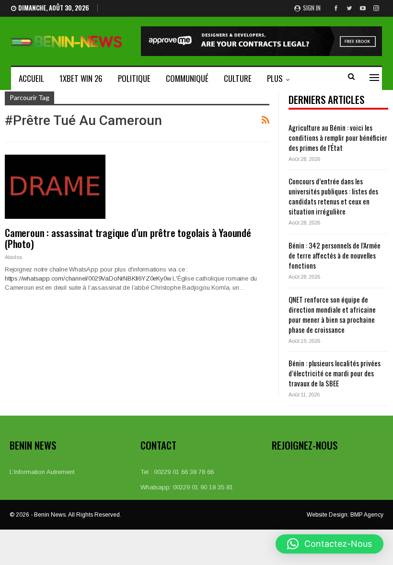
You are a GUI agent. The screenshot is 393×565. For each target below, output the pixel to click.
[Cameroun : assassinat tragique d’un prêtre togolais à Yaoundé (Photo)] (55, 187)
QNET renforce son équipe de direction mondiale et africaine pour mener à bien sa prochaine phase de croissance (332, 314)
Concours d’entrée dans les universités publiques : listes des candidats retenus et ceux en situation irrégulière (333, 196)
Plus (275, 78)
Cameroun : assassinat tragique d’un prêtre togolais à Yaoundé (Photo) (128, 238)
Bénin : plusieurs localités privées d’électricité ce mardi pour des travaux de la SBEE (335, 373)
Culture (238, 78)
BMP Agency (366, 514)
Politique (134, 78)
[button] (329, 544)
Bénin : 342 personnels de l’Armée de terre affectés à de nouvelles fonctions (335, 255)
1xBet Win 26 (81, 78)
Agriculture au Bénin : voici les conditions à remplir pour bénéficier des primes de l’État (338, 137)
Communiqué (187, 78)
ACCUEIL (31, 78)
